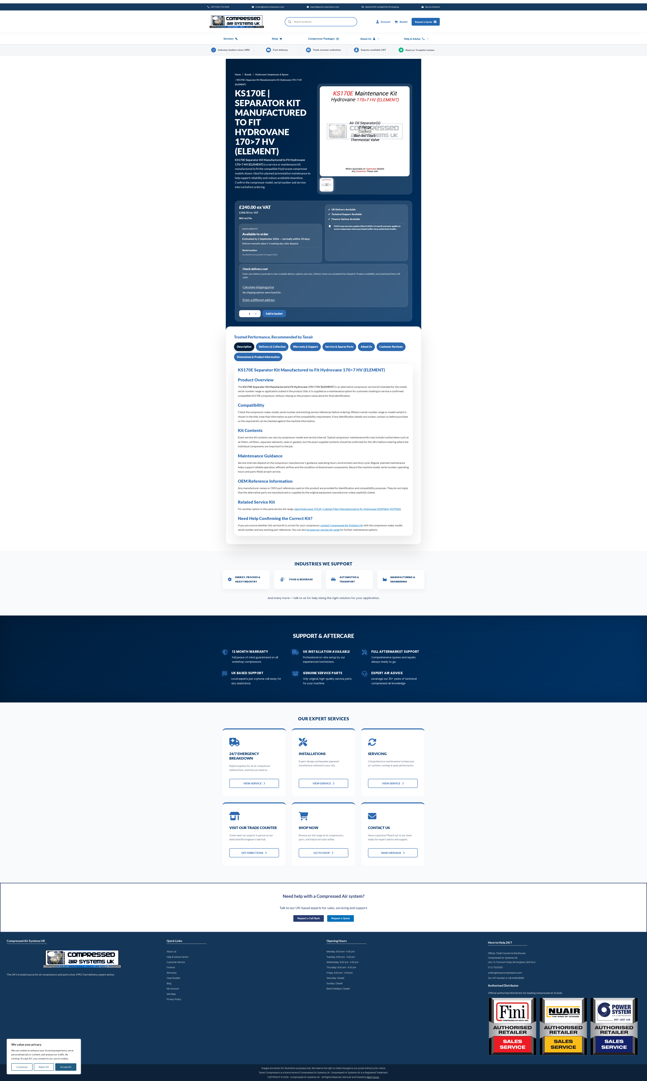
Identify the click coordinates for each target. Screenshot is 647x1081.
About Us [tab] (366, 346)
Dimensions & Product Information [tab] (258, 356)
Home (238, 74)
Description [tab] (244, 346)
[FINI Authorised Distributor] (512, 1026)
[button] (326, 185)
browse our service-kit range (323, 529)
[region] (44, 1056)
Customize (21, 1066)
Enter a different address (259, 300)
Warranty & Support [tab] (305, 346)
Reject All (44, 1066)
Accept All (65, 1066)
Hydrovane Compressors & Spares (271, 74)
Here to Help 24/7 (500, 942)
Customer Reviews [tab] (391, 346)
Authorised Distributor (503, 985)
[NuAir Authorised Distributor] (563, 1026)
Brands (248, 74)
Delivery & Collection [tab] (272, 346)
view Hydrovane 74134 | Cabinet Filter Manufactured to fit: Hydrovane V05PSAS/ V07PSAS (347, 509)
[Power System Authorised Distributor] (614, 1026)
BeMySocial (373, 1077)
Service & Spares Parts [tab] (339, 346)
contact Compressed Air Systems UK (341, 525)
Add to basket (274, 313)
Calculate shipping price (258, 287)
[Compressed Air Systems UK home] (236, 22)
